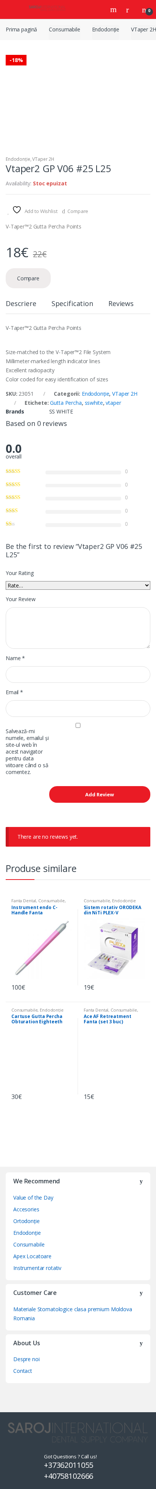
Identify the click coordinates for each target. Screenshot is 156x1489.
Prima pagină (21, 29)
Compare (77, 211)
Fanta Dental (23, 900)
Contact (22, 1370)
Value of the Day (33, 1197)
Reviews (121, 304)
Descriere (21, 304)
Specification (72, 304)
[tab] (21, 307)
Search (114, 9)
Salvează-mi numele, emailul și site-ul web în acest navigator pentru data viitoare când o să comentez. (27, 752)
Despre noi (26, 1359)
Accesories (26, 1209)
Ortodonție (26, 1221)
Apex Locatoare (32, 1256)
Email (14, 692)
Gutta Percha (65, 402)
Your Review (20, 599)
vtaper (113, 402)
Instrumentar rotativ (37, 1267)
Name (15, 658)
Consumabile (64, 29)
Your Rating (19, 573)
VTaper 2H (43, 159)
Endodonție (106, 29)
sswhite (94, 402)
